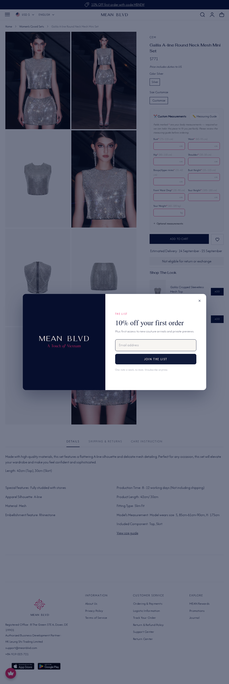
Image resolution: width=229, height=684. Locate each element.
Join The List (155, 359)
